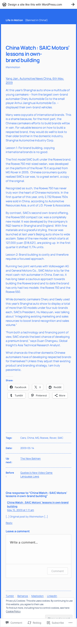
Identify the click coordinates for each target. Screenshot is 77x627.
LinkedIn (52, 596)
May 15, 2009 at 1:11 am (20, 510)
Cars (23, 438)
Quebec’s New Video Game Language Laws (36, 474)
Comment (57, 571)
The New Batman (30, 458)
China (30, 438)
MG (37, 438)
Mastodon (37, 596)
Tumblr (10, 596)
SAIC (60, 438)
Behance (22, 596)
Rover (53, 438)
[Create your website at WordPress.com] (38, 4)
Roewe (44, 438)
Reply (9, 523)
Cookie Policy (13, 611)
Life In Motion (14, 20)
